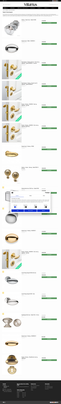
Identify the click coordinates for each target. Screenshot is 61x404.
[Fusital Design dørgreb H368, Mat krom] (12, 280)
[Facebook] (3, 402)
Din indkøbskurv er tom (53, 4)
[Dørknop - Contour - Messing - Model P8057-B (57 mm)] (12, 175)
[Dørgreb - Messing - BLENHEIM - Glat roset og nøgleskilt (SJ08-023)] (12, 132)
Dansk (50, 0)
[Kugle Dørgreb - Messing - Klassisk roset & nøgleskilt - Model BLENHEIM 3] (12, 90)
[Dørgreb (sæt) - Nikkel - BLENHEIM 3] (12, 48)
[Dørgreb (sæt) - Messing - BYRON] (12, 154)
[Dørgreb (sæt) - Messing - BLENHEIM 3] (12, 238)
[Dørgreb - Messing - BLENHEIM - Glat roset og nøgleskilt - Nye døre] (12, 259)
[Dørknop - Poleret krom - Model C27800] (12, 27)
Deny (17, 210)
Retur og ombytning (34, 386)
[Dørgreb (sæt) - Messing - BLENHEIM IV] (12, 343)
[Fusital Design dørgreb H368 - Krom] (12, 301)
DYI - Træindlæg (47, 385)
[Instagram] (4, 402)
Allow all (43, 210)
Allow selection (30, 210)
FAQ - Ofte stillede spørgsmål (35, 385)
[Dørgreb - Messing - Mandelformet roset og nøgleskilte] (12, 364)
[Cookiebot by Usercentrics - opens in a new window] (46, 192)
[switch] (25, 207)
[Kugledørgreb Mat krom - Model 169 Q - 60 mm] (12, 322)
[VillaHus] (30, 4)
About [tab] (44, 195)
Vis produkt (49, 107)
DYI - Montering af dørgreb (49, 386)
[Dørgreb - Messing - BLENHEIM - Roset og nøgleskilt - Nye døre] (12, 111)
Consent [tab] (17, 195)
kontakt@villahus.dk (9, 390)
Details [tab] (30, 195)
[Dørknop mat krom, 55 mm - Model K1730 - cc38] (12, 217)
